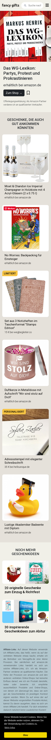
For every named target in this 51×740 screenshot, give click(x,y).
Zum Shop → (14, 93)
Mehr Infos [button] (10, 727)
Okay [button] (25, 735)
